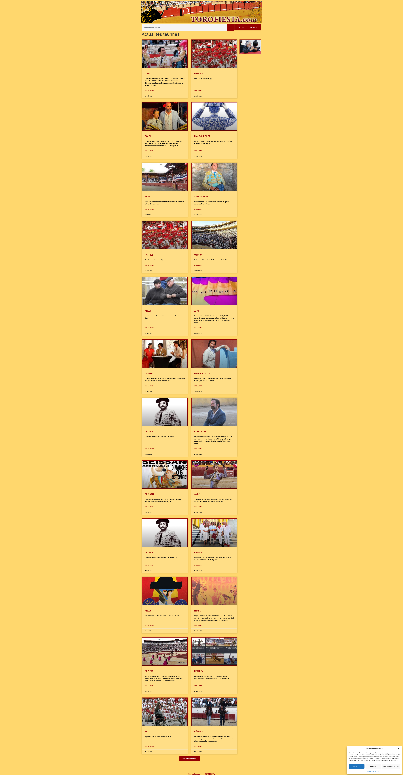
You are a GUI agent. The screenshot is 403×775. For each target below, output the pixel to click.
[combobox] (184, 27)
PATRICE (198, 73)
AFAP (197, 311)
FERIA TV (198, 671)
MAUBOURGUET (202, 136)
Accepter (356, 766)
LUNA (147, 73)
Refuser (373, 766)
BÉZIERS (149, 671)
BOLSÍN (148, 136)
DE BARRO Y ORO (202, 373)
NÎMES (197, 610)
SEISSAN (149, 494)
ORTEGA (149, 373)
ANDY (197, 494)
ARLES (148, 311)
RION (147, 196)
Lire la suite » (149, 90)
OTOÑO (198, 255)
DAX (147, 731)
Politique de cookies (373, 771)
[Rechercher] (230, 27)
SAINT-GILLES (201, 196)
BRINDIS (198, 552)
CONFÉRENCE (201, 431)
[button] (399, 749)
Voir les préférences (391, 766)
